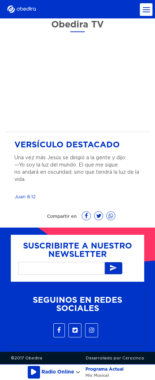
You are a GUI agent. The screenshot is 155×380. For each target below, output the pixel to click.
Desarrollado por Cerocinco (115, 358)
